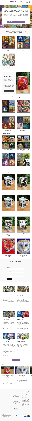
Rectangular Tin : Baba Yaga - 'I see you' (23, 233)
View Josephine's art (6, 330)
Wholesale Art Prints (8, 130)
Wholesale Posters (23, 130)
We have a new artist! (22, 375)
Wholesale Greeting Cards (8, 113)
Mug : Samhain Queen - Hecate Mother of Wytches (8, 212)
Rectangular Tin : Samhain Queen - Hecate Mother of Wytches (8, 234)
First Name (9, 271)
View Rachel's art (5, 355)
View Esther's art (20, 305)
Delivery (3, 393)
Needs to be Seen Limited (6, 419)
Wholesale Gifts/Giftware (23, 113)
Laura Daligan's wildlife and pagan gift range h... (7, 376)
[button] (2, 2)
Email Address (10, 267)
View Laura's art (20, 330)
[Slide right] (18, 387)
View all (30, 364)
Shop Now (20, 21)
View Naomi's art (5, 308)
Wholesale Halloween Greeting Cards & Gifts (23, 50)
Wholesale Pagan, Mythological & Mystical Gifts (23, 150)
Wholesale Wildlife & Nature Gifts (8, 149)
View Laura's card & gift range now (9, 90)
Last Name (9, 275)
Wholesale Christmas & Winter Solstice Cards (8, 67)
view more (11, 172)
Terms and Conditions (5, 395)
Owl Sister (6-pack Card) (23, 255)
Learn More (11, 21)
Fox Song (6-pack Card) (8, 255)
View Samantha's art (20, 352)
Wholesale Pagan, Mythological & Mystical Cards (23, 167)
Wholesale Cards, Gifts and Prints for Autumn (8, 50)
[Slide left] (14, 387)
